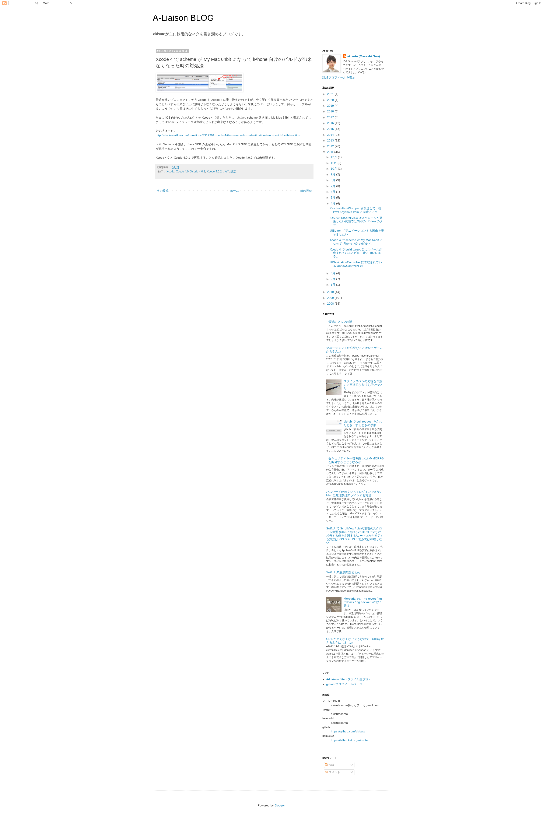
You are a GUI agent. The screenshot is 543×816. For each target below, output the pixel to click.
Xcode (170, 171)
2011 (330, 152)
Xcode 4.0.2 (214, 171)
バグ (226, 171)
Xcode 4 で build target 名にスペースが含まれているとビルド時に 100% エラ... (356, 253)
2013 (331, 140)
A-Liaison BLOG (183, 17)
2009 (331, 298)
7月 (333, 186)
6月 (333, 191)
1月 (333, 284)
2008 (331, 303)
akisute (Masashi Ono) (363, 56)
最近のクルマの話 (340, 321)
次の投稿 (163, 190)
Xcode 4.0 (182, 171)
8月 (333, 180)
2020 (331, 100)
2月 (333, 279)
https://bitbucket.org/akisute (349, 740)
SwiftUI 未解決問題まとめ (343, 572)
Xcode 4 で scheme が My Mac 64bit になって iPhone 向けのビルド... (356, 241)
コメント (333, 772)
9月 (333, 174)
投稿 (330, 765)
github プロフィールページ (344, 684)
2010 (331, 292)
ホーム (234, 190)
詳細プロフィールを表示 (338, 77)
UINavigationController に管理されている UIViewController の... (356, 263)
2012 (331, 146)
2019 (331, 105)
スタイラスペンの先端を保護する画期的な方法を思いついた (363, 384)
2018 (331, 111)
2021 (331, 94)
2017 (331, 117)
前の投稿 (306, 190)
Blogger (279, 805)
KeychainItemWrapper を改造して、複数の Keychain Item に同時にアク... (355, 210)
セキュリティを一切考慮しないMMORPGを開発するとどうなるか (356, 460)
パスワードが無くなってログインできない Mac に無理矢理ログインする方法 (354, 493)
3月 (333, 273)
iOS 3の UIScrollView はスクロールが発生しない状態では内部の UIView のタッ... (356, 221)
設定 (233, 171)
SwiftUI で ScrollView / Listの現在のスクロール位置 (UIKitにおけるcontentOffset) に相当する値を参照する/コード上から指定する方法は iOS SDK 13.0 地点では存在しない (354, 535)
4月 (333, 203)
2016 (331, 123)
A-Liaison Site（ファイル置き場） (348, 679)
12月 (334, 157)
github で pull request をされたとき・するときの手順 (363, 423)
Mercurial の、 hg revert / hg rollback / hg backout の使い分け (363, 602)
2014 (331, 134)
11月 (334, 163)
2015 (331, 128)
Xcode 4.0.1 (197, 171)
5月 (333, 197)
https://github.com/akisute (348, 731)
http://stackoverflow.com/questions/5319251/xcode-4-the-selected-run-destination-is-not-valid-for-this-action (228, 135)
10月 (334, 168)
